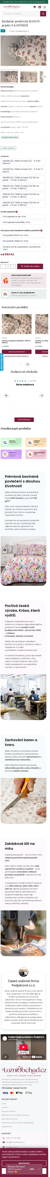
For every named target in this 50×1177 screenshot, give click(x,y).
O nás (4, 1106)
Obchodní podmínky (9, 1121)
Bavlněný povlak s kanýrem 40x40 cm (17, 356)
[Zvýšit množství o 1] (12, 266)
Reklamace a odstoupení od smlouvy (15, 1117)
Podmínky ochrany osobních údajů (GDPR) (17, 1125)
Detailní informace (10, 137)
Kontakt (4, 1110)
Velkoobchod (7, 1129)
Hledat (43, 13)
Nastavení (24, 1163)
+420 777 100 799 (13, 1140)
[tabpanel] (17, 335)
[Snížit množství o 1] (3, 266)
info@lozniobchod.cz (15, 1144)
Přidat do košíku (31, 266)
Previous (21, 364)
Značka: (19, 31)
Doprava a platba (8, 1114)
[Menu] (44, 7)
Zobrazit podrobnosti (16, 352)
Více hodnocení (24, 422)
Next (27, 364)
